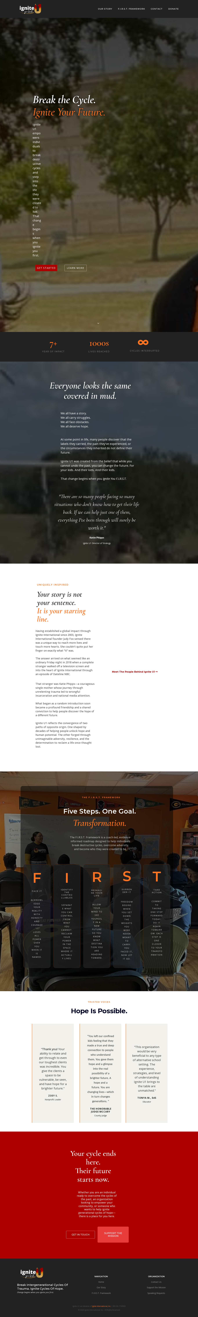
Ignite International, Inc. (101, 1306)
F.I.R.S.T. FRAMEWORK (131, 9)
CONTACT (156, 9)
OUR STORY (105, 9)
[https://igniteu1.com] (30, 9)
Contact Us (156, 1282)
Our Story (101, 1287)
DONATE (173, 9)
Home (101, 1282)
